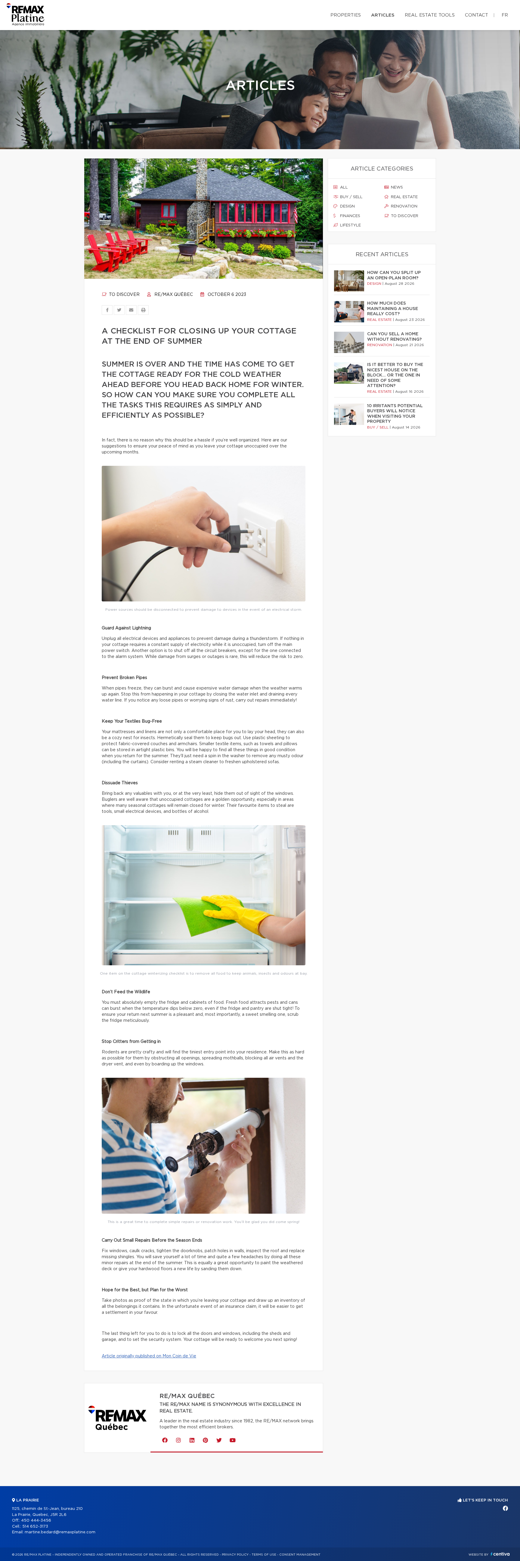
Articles (383, 15)
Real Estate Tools (430, 15)
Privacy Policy (235, 1554)
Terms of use (264, 1554)
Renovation (403, 206)
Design (347, 206)
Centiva (500, 1554)
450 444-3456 (36, 1521)
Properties (345, 15)
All (343, 187)
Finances (349, 216)
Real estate (404, 197)
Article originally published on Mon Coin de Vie (149, 1356)
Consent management (299, 1554)
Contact (476, 15)
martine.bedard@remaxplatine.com (60, 1532)
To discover (124, 295)
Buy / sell (351, 197)
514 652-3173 (35, 1527)
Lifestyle (350, 225)
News (396, 187)
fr (505, 15)
